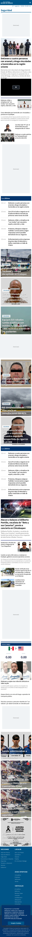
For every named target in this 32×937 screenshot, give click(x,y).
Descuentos (18, 901)
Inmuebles (18, 875)
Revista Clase (19, 893)
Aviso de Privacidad (16, 918)
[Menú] (30, 2)
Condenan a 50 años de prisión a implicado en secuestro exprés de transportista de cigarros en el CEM (15, 436)
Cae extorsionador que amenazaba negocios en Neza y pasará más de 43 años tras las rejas (15, 298)
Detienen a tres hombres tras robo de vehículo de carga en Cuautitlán (15, 381)
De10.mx (17, 891)
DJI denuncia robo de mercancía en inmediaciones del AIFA (14, 410)
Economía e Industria (7, 859)
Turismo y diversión (6, 863)
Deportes (3, 861)
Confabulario (18, 897)
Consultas (18, 904)
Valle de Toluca (5, 852)
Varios (16, 881)
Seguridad (6, 264)
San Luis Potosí (19, 852)
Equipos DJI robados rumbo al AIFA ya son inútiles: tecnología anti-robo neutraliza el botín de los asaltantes (16, 325)
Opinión (3, 865)
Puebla (17, 859)
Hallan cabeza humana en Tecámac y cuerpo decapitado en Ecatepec (15, 271)
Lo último (6, 198)
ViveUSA (17, 895)
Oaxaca (17, 856)
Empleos (17, 877)
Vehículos (17, 879)
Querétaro (18, 854)
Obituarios (18, 899)
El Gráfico (18, 889)
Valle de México (5, 854)
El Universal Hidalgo (21, 861)
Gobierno (3, 867)
